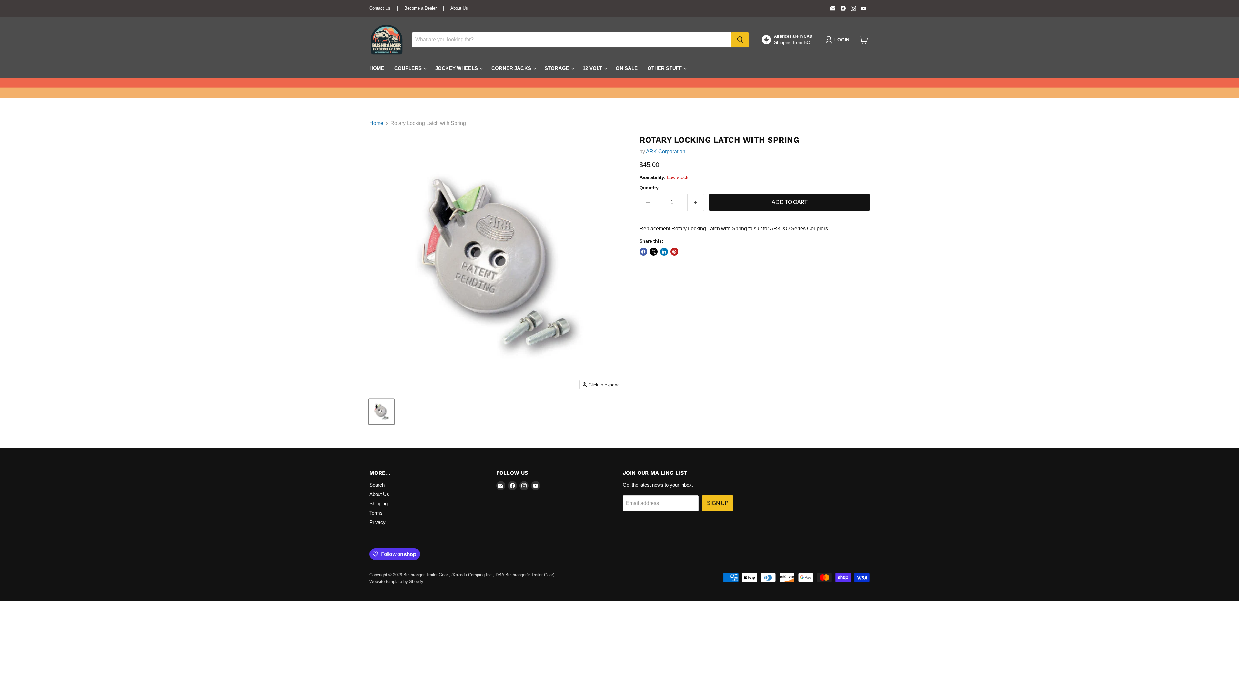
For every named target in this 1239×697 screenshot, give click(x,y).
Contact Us (379, 8)
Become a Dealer (420, 8)
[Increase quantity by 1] (696, 202)
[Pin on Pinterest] (674, 252)
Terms (376, 513)
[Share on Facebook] (643, 252)
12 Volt (593, 68)
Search (377, 485)
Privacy (377, 522)
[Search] (740, 39)
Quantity (649, 187)
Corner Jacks (511, 68)
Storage (557, 68)
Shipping (378, 503)
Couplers (408, 68)
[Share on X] (654, 252)
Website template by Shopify (396, 581)
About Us (459, 8)
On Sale (627, 68)
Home (377, 68)
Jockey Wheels (457, 68)
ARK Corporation (665, 151)
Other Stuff (665, 68)
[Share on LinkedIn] (664, 252)
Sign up (717, 503)
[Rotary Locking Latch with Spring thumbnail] (381, 411)
